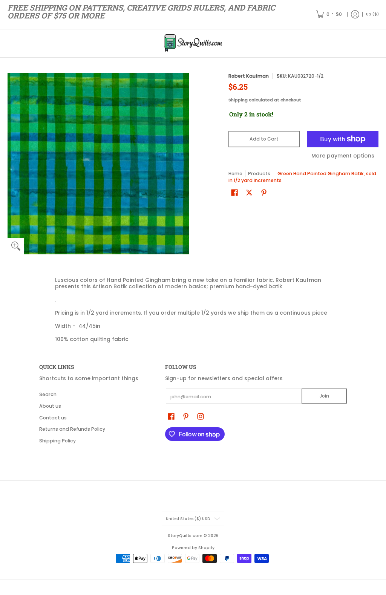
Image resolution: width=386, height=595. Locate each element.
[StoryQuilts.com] (193, 43)
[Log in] (355, 14)
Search (48, 394)
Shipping (238, 100)
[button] (234, 192)
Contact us (53, 418)
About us (50, 406)
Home (235, 173)
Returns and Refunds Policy (72, 429)
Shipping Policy (57, 440)
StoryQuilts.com (185, 535)
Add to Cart (264, 139)
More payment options (342, 156)
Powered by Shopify (193, 548)
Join (324, 396)
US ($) (372, 14)
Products (259, 173)
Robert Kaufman (248, 76)
